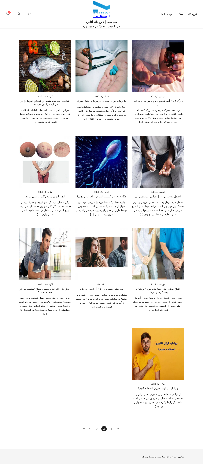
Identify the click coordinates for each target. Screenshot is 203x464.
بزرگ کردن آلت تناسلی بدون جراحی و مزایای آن (158, 102)
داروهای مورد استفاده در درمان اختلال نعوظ (101, 100)
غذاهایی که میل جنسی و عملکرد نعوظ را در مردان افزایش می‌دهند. (45, 102)
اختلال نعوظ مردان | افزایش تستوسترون (158, 196)
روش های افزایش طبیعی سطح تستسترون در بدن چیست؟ (45, 290)
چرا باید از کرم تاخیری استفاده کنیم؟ (158, 388)
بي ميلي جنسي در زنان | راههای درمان (101, 288)
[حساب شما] (19, 14)
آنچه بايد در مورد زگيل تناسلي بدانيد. (45, 196)
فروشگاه (192, 14)
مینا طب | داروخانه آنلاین (101, 22)
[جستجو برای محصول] (30, 14)
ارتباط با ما (166, 14)
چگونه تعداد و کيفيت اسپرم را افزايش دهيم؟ (101, 196)
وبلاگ (180, 14)
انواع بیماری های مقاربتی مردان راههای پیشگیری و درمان (158, 290)
